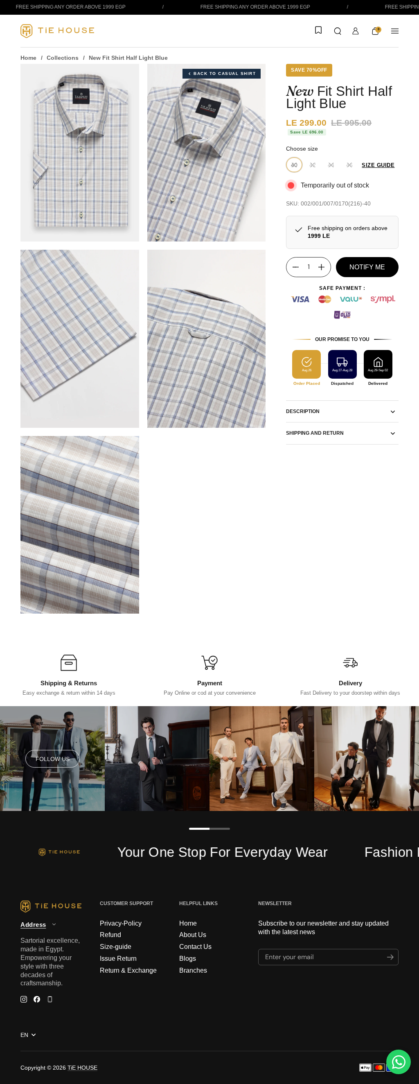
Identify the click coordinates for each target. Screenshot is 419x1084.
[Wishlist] (317, 30)
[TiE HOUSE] (57, 31)
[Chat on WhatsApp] (398, 1062)
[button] (337, 31)
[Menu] (395, 31)
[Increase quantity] (324, 267)
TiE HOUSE (82, 1067)
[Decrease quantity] (292, 267)
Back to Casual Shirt (225, 73)
